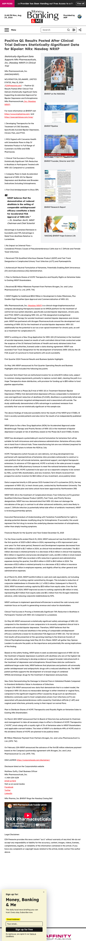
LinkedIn (8, 793)
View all (80, 3)
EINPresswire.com (13, 85)
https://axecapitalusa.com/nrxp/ (18, 117)
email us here (10, 781)
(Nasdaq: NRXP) (35, 305)
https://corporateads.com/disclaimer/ (33, 760)
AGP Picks (7, 3)
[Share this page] (80, 30)
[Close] (44, 892)
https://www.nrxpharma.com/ (17, 114)
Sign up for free (24, 929)
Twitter (7, 790)
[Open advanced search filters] (73, 29)
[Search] (68, 29)
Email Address (13, 919)
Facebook (8, 787)
